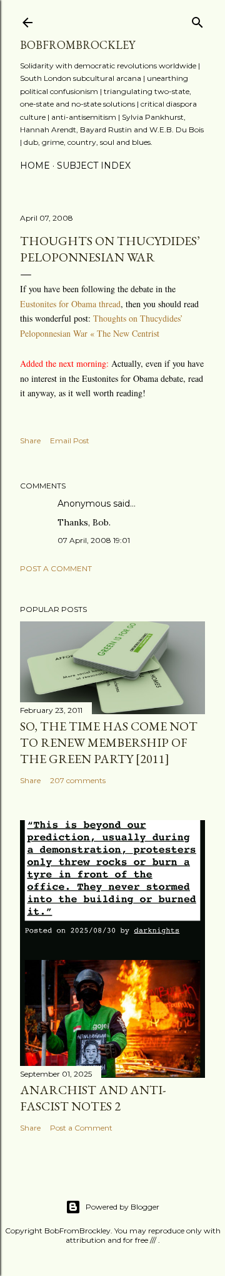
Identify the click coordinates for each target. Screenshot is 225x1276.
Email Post (69, 440)
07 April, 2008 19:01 (94, 540)
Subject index (94, 165)
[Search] (197, 20)
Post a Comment (56, 568)
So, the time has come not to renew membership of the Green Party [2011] (109, 742)
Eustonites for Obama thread (70, 304)
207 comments (78, 780)
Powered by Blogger (122, 1206)
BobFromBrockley (77, 45)
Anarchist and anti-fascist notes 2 (93, 1098)
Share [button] (30, 440)
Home (35, 165)
